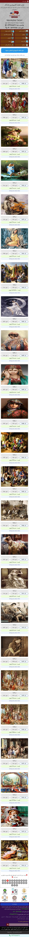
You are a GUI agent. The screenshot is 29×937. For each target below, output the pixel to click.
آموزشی (9, 38)
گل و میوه (23, 41)
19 (12, 880)
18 (9, 880)
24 (23, 880)
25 (26, 880)
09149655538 (15, 935)
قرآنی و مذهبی (22, 31)
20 (14, 880)
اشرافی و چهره (8, 31)
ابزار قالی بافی (8, 45)
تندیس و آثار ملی (7, 34)
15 (2, 880)
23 (21, 880)
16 (5, 880)
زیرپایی (23, 34)
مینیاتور (23, 45)
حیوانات (23, 38)
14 (26, 883)
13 (23, 883)
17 (7, 880)
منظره (10, 41)
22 (19, 880)
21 (16, 880)
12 (21, 883)
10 (16, 883)
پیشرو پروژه (9, 932)
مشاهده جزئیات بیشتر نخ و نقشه (14, 89)
